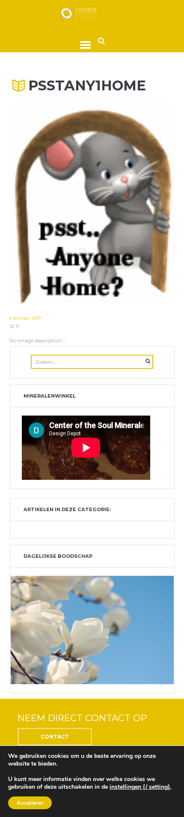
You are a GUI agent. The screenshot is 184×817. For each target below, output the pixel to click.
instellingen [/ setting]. (140, 787)
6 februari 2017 (25, 318)
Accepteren (30, 802)
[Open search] (101, 40)
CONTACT (55, 736)
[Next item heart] (133, 204)
